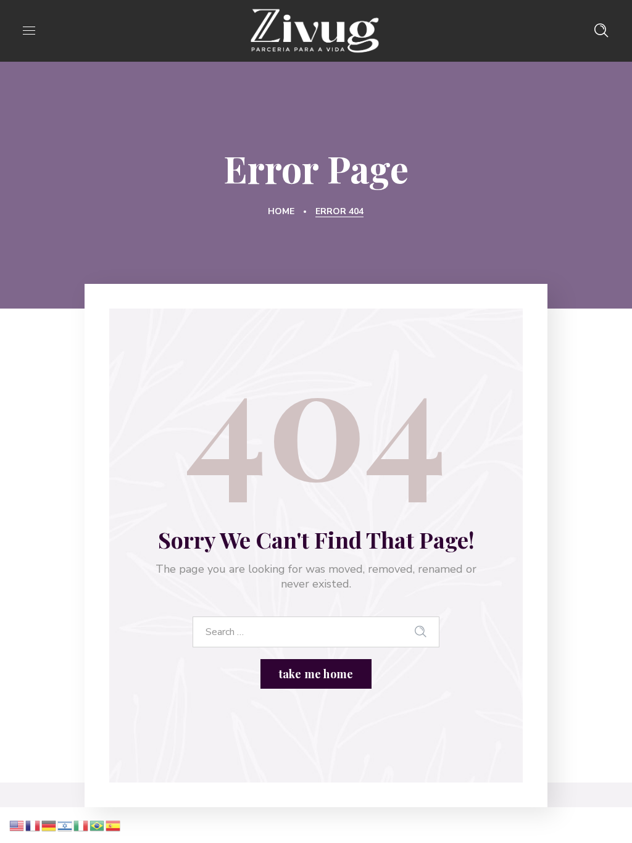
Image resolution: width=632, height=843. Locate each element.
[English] (17, 824)
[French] (33, 824)
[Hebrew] (65, 824)
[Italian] (81, 824)
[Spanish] (114, 824)
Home (281, 211)
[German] (49, 824)
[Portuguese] (97, 824)
